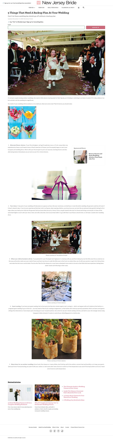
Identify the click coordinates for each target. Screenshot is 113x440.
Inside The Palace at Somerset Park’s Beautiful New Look (73, 391)
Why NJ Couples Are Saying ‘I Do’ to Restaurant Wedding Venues (46, 403)
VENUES (31, 7)
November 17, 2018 (18, 19)
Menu (78, 7)
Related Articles (14, 382)
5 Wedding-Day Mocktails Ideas (74, 400)
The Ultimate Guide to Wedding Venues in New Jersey (74, 387)
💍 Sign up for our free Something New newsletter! (16, 3)
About (62, 427)
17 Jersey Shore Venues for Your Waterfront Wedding (74, 396)
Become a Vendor (33, 427)
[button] (83, 7)
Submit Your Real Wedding (45, 427)
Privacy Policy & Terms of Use (77, 427)
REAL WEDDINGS (53, 7)
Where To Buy (55, 427)
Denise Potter (29, 19)
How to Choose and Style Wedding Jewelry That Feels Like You (95, 156)
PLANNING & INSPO (68, 7)
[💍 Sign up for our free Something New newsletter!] (56, 2)
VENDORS (41, 7)
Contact (67, 427)
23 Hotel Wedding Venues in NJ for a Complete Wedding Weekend (20, 403)
